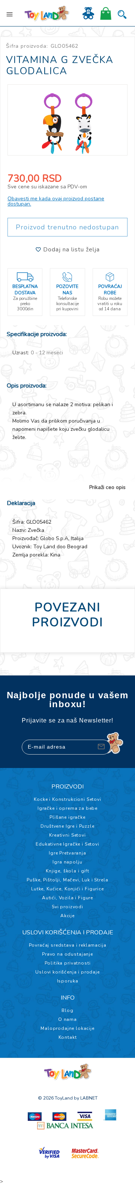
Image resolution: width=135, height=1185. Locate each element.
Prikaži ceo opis (107, 487)
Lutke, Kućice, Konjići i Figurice (67, 889)
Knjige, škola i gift (67, 871)
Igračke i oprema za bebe (68, 808)
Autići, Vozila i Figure (67, 898)
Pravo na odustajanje (67, 954)
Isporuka (67, 981)
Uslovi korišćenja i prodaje (67, 972)
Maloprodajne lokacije (67, 1028)
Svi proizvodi (67, 907)
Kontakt (67, 1037)
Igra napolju (67, 862)
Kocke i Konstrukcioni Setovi (67, 799)
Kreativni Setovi (67, 835)
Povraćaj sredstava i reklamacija (67, 945)
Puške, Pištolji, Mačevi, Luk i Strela (67, 880)
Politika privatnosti (68, 963)
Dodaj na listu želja (70, 249)
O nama (67, 1019)
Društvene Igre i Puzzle (67, 826)
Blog (67, 1010)
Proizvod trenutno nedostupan (67, 227)
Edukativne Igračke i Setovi (67, 844)
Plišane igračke (68, 817)
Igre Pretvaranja (67, 853)
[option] (67, 120)
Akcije (67, 916)
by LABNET (86, 1098)
